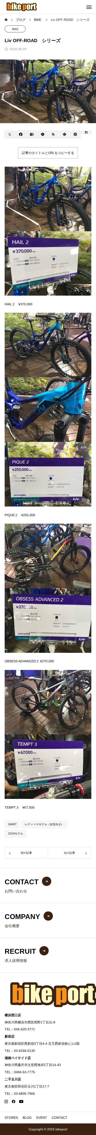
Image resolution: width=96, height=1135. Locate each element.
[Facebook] (13, 1101)
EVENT (41, 1117)
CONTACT (59, 1117)
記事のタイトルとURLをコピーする (48, 153)
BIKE (15, 29)
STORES (11, 1117)
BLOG (27, 1117)
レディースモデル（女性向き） (44, 824)
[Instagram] (6, 1101)
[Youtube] (21, 1101)
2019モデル (15, 833)
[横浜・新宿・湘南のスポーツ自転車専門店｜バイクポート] (22, 7)
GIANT (12, 824)
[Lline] (43, 134)
